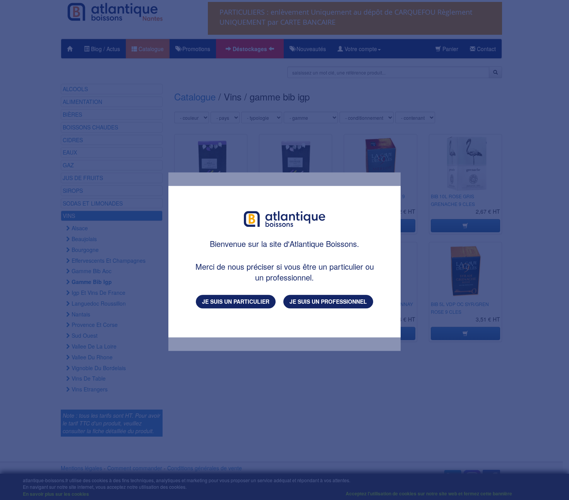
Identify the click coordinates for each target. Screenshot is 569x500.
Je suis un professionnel (328, 301)
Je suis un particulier (235, 301)
